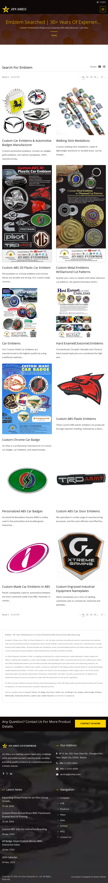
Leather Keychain (47, 696)
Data (62, 820)
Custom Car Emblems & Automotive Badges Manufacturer (26, 143)
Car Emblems (11, 343)
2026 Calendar (9, 857)
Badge (80, 692)
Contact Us (70, 696)
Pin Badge (41, 692)
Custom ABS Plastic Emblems (76, 419)
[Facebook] (3, 773)
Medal (57, 692)
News (63, 815)
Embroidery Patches (22, 696)
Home (54, 36)
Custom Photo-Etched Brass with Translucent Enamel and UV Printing (26, 815)
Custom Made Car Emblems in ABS (26, 587)
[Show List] (104, 67)
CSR (62, 803)
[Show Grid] (100, 67)
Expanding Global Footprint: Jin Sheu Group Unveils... (25, 799)
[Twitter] (7, 773)
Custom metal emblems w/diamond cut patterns (73, 270)
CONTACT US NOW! (90, 724)
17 (102, 77)
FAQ (62, 831)
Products (64, 809)
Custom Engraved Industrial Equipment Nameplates (75, 589)
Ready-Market (100, 877)
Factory (64, 826)
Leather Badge (89, 692)
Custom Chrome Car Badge (21, 440)
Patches (34, 692)
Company (64, 798)
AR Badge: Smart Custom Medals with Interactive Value (22, 843)
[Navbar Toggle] (103, 9)
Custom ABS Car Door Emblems (78, 511)
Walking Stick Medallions (73, 141)
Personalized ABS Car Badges (22, 511)
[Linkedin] (11, 773)
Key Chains (50, 692)
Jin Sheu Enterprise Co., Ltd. (30, 877)
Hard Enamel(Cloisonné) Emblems (79, 343)
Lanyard (28, 692)
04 (95, 77)
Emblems (98, 692)
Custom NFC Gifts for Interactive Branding (24, 829)
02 (87, 77)
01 (83, 77)
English (103, 2)
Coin (62, 692)
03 (91, 77)
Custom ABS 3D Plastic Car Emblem (26, 268)
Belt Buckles (9, 696)
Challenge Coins (71, 692)
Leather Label (35, 696)
